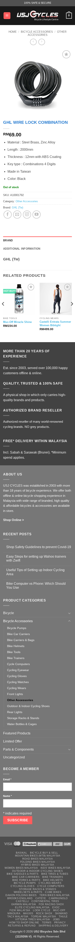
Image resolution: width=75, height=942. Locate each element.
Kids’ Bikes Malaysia (55, 867)
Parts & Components (18, 749)
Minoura (14, 913)
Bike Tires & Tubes (54, 873)
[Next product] (33, 42)
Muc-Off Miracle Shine (17, 322)
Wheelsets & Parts (28, 892)
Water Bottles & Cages (22, 724)
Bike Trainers (15, 658)
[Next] (71, 312)
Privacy (60, 922)
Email (7, 779)
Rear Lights (14, 712)
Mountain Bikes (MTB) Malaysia (37, 855)
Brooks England (20, 898)
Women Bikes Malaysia (21, 867)
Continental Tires (45, 901)
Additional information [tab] (21, 248)
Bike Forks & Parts (26, 880)
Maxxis (28, 913)
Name (7, 796)
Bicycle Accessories (37, 31)
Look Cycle (41, 910)
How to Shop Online (24, 922)
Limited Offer (12, 741)
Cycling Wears (16, 688)
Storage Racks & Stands (23, 718)
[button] (7, 15)
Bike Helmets (15, 646)
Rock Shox (44, 913)
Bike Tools (13, 652)
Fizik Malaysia (20, 910)
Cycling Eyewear (18, 670)
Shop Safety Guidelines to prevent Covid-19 (38, 547)
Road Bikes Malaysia (37, 858)
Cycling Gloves (17, 676)
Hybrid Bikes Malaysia (37, 864)
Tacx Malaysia (17, 916)
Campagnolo (58, 898)
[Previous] (3, 312)
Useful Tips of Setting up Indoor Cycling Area (35, 572)
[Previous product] (41, 42)
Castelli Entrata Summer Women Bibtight (55, 323)
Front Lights (15, 694)
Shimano (61, 913)
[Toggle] (69, 613)
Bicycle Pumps (16, 628)
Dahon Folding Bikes (21, 895)
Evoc (56, 907)
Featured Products (16, 733)
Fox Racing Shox (51, 904)
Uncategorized (14, 757)
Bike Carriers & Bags (20, 640)
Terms (46, 922)
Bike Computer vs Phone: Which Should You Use (36, 585)
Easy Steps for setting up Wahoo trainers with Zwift (36, 558)
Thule (63, 916)
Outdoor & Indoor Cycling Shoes (28, 706)
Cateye (40, 898)
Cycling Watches (18, 682)
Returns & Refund (22, 925)
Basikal (21, 852)
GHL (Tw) (17, 207)
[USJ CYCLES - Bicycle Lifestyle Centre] (37, 15)
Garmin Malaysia (23, 904)
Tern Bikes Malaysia (54, 895)
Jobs (56, 919)
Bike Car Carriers (18, 634)
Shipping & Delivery (53, 925)
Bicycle (8, 613)
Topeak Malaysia (43, 916)
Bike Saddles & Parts (22, 873)
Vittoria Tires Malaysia (32, 919)
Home (13, 31)
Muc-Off (59, 910)
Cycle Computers (18, 664)
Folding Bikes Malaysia (37, 861)
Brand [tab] (8, 240)
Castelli (22, 901)
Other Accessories (47, 33)
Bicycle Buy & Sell (44, 852)
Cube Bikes (53, 892)
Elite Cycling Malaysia (32, 907)
